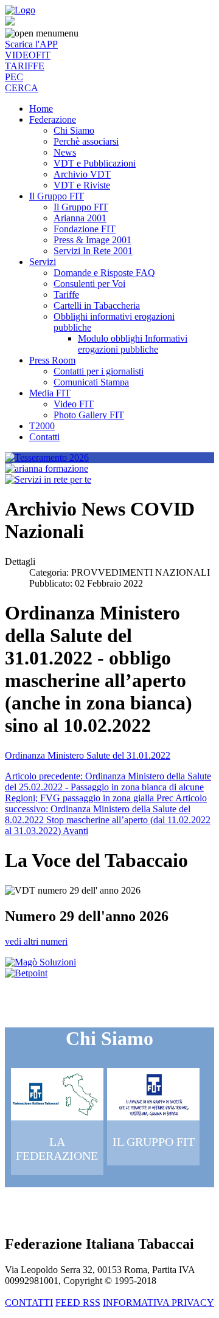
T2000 (42, 426)
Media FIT (50, 393)
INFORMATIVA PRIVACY (158, 1302)
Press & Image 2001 (92, 240)
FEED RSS (77, 1302)
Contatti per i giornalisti (99, 371)
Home (41, 108)
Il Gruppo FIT (56, 196)
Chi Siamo (74, 130)
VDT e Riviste (82, 185)
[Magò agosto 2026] (40, 962)
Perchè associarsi (86, 141)
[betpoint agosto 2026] (26, 973)
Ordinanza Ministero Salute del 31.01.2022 (87, 755)
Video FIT (74, 404)
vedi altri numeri (36, 941)
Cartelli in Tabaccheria (97, 305)
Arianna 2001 (80, 218)
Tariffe (66, 294)
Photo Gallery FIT (89, 415)
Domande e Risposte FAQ (104, 272)
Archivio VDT (82, 174)
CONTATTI (29, 1302)
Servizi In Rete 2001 (93, 251)
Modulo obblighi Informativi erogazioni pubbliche (132, 343)
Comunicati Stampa (91, 382)
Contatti (44, 437)
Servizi (42, 262)
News (65, 152)
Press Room (52, 360)
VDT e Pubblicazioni (95, 163)
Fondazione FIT (85, 229)
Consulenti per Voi (89, 283)
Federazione (52, 119)
